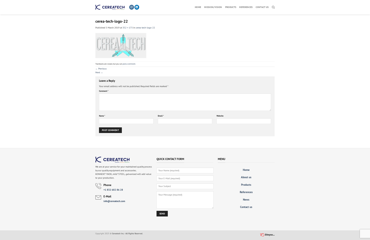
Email (161, 115)
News (246, 199)
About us (246, 177)
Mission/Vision (213, 7)
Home (198, 7)
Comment (103, 91)
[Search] (273, 7)
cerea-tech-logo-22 (145, 27)
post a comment (129, 64)
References (245, 7)
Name (102, 115)
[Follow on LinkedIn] (136, 7)
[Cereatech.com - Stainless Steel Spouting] (110, 7)
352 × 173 (128, 27)
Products (230, 7)
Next (99, 72)
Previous (101, 68)
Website (220, 115)
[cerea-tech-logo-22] (120, 45)
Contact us (262, 7)
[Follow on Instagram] (131, 7)
